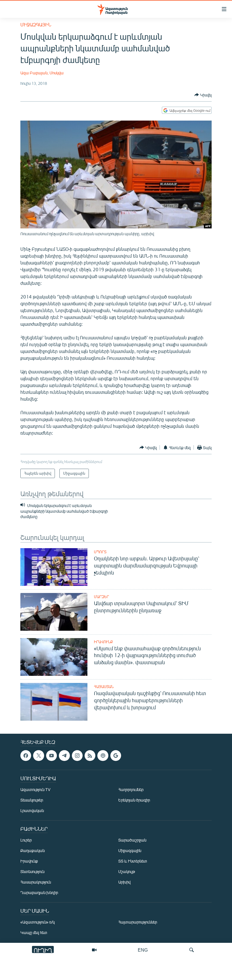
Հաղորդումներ (130, 789)
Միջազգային (35, 24)
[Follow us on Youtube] (51, 755)
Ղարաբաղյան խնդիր (39, 892)
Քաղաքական (32, 850)
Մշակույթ (126, 871)
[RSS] (90, 755)
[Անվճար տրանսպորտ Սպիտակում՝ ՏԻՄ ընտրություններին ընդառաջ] (53, 612)
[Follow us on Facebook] (25, 755)
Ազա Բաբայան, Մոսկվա (42, 72)
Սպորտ (100, 552)
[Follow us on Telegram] (64, 755)
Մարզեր (101, 596)
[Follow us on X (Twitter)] (38, 755)
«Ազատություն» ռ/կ (37, 922)
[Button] (203, 94)
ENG (143, 949)
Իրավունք (103, 642)
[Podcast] (102, 755)
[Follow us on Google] (115, 755)
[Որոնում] (191, 950)
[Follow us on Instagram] (77, 755)
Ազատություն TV (35, 789)
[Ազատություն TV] (94, 950)
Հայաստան (104, 686)
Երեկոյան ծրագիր (134, 800)
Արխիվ (124, 882)
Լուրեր (26, 840)
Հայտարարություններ (137, 922)
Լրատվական (32, 810)
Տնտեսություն (32, 871)
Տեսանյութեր (31, 800)
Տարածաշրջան (132, 840)
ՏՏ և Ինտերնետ (132, 861)
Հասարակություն (35, 882)
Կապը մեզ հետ (33, 932)
